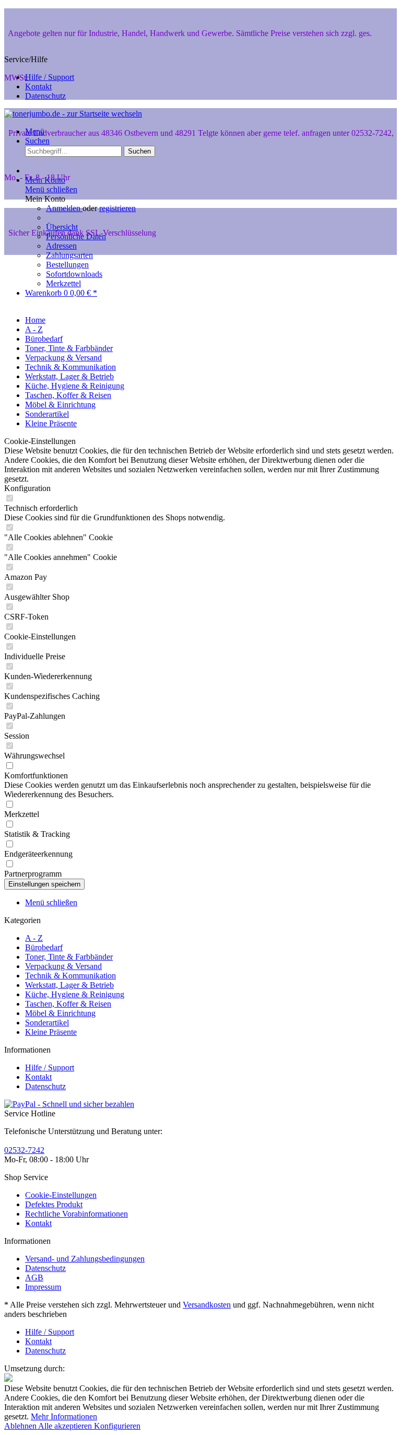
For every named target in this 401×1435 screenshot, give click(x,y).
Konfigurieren (117, 1425)
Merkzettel (63, 283)
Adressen (61, 245)
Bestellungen (67, 264)
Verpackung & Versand (63, 966)
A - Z (34, 938)
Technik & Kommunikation (70, 975)
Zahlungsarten (69, 255)
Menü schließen (51, 189)
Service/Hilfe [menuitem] (39, 77)
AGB (34, 1277)
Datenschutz (45, 95)
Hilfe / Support (49, 77)
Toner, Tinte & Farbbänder (69, 956)
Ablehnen (21, 1425)
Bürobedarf (44, 947)
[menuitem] (211, 77)
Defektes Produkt (53, 1204)
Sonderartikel (47, 1022)
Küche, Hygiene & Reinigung (74, 994)
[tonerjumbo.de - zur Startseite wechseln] (73, 113)
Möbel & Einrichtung (60, 1013)
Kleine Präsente (51, 1032)
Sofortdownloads (74, 274)
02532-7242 (24, 1150)
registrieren (117, 208)
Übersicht (62, 227)
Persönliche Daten (76, 236)
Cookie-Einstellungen (61, 1195)
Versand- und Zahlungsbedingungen (85, 1258)
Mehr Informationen (64, 1416)
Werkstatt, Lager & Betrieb (69, 985)
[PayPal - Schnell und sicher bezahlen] (69, 1104)
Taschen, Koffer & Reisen (68, 1003)
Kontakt (38, 86)
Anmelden (64, 208)
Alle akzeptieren (66, 1425)
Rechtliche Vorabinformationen (76, 1213)
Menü (34, 131)
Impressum (43, 1286)
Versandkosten (207, 1304)
